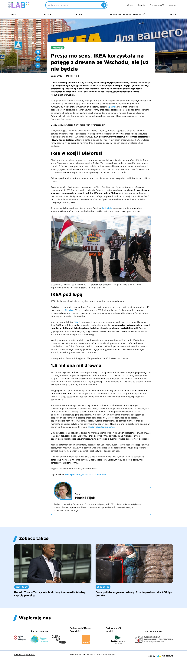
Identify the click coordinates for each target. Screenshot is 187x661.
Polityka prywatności (24, 654)
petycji (112, 106)
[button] (38, 52)
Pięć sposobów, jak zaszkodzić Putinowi (85, 474)
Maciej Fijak (72, 75)
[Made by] (164, 656)
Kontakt (173, 5)
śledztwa (69, 310)
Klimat (80, 14)
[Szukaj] (104, 5)
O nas (130, 5)
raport (77, 322)
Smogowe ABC (157, 5)
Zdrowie (46, 14)
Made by (151, 656)
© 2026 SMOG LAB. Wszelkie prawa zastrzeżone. (91, 654)
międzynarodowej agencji (101, 427)
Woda (173, 14)
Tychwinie (107, 208)
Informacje (57, 48)
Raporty (141, 5)
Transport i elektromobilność (126, 14)
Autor (77, 494)
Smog (13, 14)
